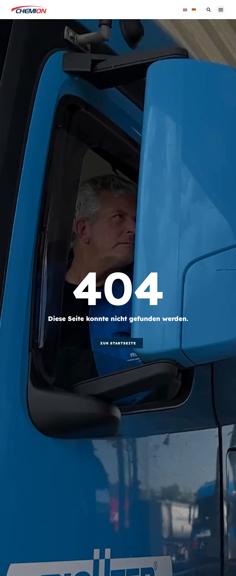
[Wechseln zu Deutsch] (193, 9)
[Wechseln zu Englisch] (185, 9)
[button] (220, 9)
